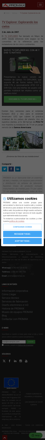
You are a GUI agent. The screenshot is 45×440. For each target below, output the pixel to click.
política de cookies (17, 221)
